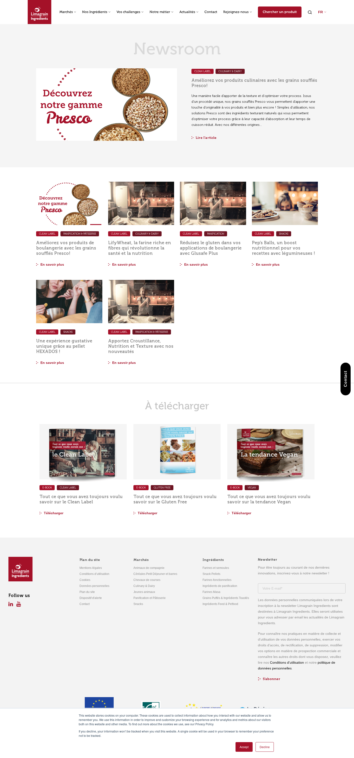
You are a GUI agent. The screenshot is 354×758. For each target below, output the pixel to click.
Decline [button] (265, 747)
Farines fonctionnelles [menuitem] (217, 580)
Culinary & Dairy (230, 71)
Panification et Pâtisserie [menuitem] (149, 598)
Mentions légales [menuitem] (90, 568)
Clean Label (202, 71)
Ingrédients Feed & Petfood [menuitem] (220, 604)
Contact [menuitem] (84, 604)
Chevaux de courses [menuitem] (146, 580)
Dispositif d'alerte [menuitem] (90, 598)
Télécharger (53, 513)
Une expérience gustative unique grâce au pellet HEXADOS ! (64, 346)
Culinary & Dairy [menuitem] (144, 586)
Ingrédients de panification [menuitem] (220, 586)
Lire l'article (205, 138)
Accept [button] (244, 747)
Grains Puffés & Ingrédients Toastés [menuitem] (226, 598)
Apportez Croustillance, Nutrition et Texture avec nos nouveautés (140, 346)
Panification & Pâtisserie (79, 233)
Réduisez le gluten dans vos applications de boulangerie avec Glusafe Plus (211, 248)
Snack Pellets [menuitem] (211, 574)
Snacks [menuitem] (138, 604)
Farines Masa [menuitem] (211, 592)
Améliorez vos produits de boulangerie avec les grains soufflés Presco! (66, 248)
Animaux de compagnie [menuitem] (148, 568)
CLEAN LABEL (68, 487)
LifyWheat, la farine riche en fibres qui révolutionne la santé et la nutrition (139, 248)
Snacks (283, 233)
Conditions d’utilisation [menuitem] (94, 574)
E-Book (47, 487)
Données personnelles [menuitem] (94, 586)
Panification (215, 233)
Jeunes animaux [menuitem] (144, 592)
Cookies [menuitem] (84, 580)
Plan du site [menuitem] (89, 560)
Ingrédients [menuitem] (213, 560)
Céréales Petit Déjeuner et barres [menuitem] (155, 574)
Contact (210, 12)
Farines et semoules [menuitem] (216, 568)
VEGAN (252, 487)
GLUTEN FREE (162, 487)
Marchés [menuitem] (141, 560)
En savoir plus (51, 264)
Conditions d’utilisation (287, 662)
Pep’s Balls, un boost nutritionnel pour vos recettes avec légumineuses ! (283, 248)
